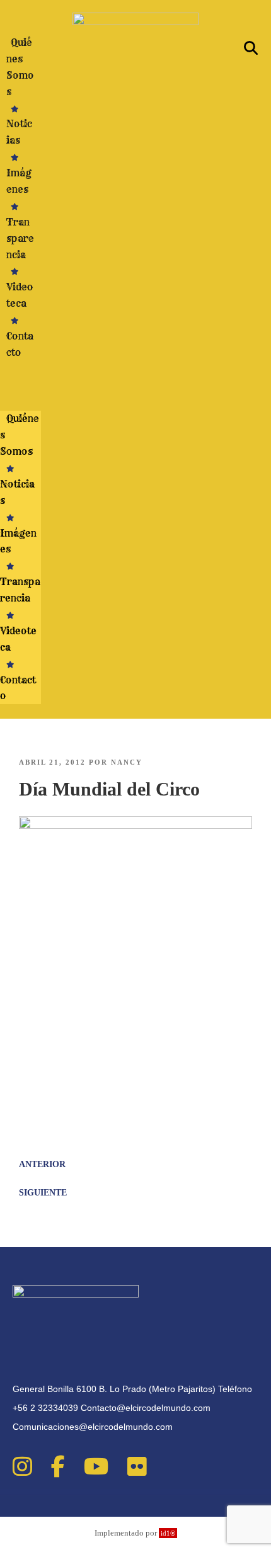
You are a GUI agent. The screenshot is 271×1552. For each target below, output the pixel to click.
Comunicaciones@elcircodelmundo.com (93, 1427)
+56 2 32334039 (45, 1408)
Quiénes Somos (20, 67)
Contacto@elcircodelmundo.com (145, 1408)
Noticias (19, 132)
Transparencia (20, 238)
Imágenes (19, 181)
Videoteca (19, 295)
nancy (126, 762)
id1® (168, 1533)
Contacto (19, 344)
